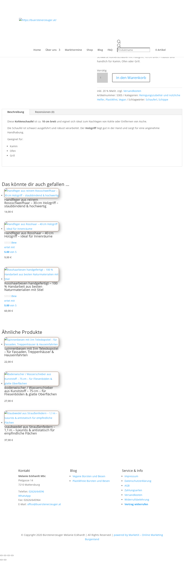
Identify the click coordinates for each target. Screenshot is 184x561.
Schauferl (151, 99)
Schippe (163, 99)
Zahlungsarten (133, 490)
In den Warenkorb (131, 77)
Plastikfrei (112, 99)
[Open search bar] (134, 42)
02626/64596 (36, 491)
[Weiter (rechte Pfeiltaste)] (5, 559)
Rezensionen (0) (44, 112)
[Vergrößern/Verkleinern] (1, 555)
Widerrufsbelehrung (137, 499)
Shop (90, 50)
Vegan (122, 99)
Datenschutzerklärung (138, 481)
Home (37, 50)
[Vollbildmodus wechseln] (5, 555)
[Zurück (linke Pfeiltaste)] (1, 559)
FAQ (110, 50)
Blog (100, 50)
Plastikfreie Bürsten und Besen (91, 481)
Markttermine (73, 50)
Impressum (131, 476)
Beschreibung (15, 112)
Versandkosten (132, 91)
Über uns (51, 50)
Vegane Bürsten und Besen (89, 476)
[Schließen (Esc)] (12, 555)
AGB (127, 485)
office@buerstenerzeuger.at (44, 504)
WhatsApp (24, 495)
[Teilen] (8, 555)
